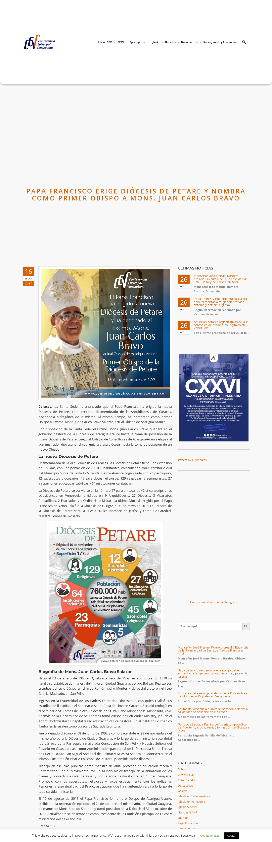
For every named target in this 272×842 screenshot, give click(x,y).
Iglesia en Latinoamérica (194, 796)
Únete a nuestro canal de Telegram (213, 602)
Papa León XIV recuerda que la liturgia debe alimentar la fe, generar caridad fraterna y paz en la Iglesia (220, 302)
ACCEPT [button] (232, 835)
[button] (244, 42)
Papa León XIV (187, 828)
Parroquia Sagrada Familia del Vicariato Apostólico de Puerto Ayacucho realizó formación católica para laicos (213, 727)
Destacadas (185, 785)
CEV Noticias (186, 775)
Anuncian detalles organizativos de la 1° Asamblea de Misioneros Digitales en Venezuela (221, 325)
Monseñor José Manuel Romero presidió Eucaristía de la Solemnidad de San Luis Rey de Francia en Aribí (221, 279)
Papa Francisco (188, 823)
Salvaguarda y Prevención (220, 42)
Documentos (189, 42)
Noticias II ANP (187, 812)
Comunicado (186, 780)
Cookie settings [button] (209, 835)
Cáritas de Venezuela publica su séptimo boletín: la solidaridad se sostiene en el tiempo (213, 710)
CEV (109, 42)
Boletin (182, 769)
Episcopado (137, 42)
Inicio (101, 42)
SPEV (121, 42)
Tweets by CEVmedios (192, 460)
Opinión (183, 818)
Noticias (170, 42)
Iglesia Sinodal (187, 807)
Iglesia (155, 42)
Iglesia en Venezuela (191, 802)
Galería (182, 791)
